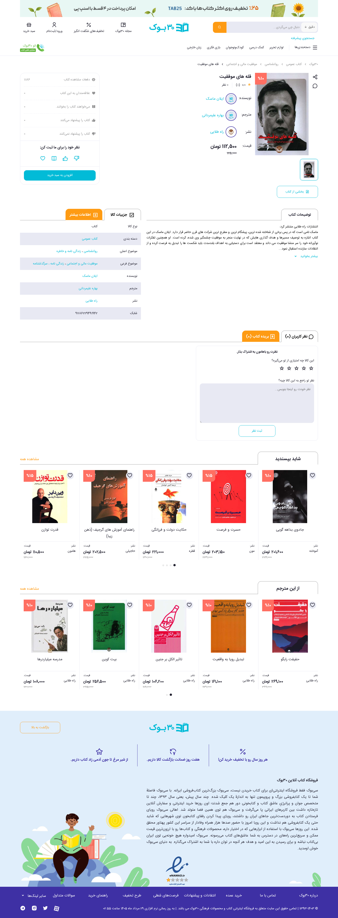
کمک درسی (256, 47)
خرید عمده (234, 895)
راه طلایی (217, 132)
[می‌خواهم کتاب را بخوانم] (54, 158)
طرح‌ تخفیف (132, 895)
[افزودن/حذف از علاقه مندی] (312, 475)
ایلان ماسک (215, 99)
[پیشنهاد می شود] (65, 158)
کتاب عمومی (294, 64)
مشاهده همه (29, 459)
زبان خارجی (194, 47)
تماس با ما (268, 895)
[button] (26, 518)
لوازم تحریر (276, 47)
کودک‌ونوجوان (235, 47)
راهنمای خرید (98, 895)
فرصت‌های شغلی (166, 895)
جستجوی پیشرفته (302, 38)
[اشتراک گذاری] (315, 77)
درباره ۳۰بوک (308, 895)
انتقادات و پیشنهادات (200, 895)
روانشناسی (271, 64)
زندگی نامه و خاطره (69, 251)
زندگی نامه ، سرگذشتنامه (48, 263)
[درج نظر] (315, 86)
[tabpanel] (80, 270)
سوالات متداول (64, 895)
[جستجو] (219, 27)
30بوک (313, 64)
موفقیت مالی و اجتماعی (241, 64)
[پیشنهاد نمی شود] (77, 158)
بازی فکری (213, 47)
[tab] (122, 214)
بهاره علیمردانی (213, 115)
